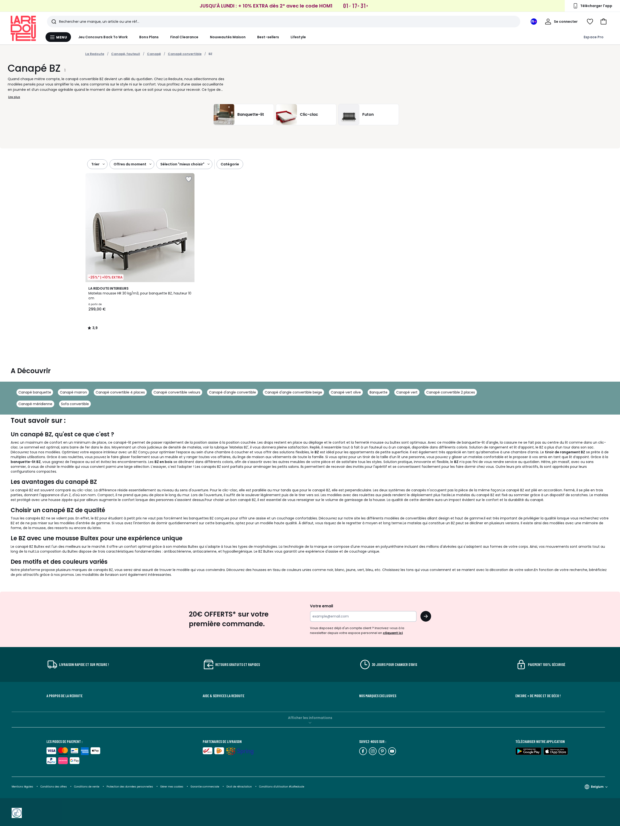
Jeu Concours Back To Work (103, 37)
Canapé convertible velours (177, 392)
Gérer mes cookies (172, 786)
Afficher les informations (310, 717)
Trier (95, 164)
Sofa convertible (75, 403)
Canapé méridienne (35, 403)
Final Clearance (184, 37)
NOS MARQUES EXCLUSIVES (377, 696)
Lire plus (14, 97)
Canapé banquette (34, 392)
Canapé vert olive (346, 392)
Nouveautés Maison (228, 37)
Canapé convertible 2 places (450, 392)
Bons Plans (149, 37)
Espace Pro (594, 37)
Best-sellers (268, 37)
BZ (210, 54)
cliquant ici (393, 633)
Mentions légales (22, 786)
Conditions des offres (53, 786)
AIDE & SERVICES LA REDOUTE (223, 696)
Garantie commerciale (205, 786)
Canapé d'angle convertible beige (293, 392)
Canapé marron (73, 392)
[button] (603, 21)
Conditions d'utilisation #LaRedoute (281, 786)
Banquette (379, 392)
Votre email (322, 606)
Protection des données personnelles (130, 786)
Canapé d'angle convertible (232, 392)
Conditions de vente (87, 786)
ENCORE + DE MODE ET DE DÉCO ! (538, 696)
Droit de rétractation (239, 786)
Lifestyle (298, 37)
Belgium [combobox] (597, 787)
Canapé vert (407, 392)
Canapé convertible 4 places (120, 392)
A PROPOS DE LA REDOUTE (64, 696)
